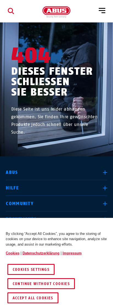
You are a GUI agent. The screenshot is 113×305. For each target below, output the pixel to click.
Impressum (72, 253)
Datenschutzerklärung (41, 253)
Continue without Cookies (41, 283)
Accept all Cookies (33, 298)
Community (19, 203)
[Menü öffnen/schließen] (102, 11)
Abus (12, 172)
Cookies (12, 253)
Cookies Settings (31, 269)
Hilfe (12, 188)
